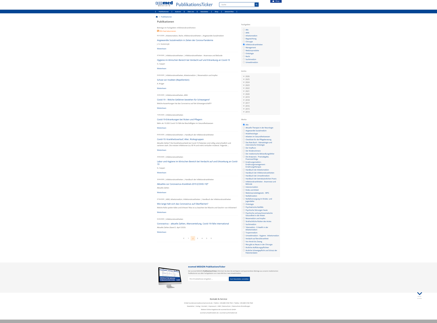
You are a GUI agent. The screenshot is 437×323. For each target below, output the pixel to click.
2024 (247, 82)
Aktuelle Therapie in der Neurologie (259, 127)
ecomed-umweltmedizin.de (209, 313)
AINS (247, 33)
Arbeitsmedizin (251, 35)
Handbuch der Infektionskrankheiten (260, 173)
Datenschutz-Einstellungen (241, 306)
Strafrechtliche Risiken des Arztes (258, 221)
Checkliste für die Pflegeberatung (258, 139)
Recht (248, 56)
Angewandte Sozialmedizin (256, 130)
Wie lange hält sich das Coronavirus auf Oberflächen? (182, 203)
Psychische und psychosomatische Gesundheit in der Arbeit (259, 214)
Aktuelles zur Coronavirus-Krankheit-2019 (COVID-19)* (182, 184)
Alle (247, 30)
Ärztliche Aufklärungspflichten (257, 247)
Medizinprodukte (252, 50)
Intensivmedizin (252, 187)
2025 (247, 79)
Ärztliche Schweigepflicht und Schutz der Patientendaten (261, 251)
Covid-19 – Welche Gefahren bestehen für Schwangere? (183, 99)
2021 (247, 91)
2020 (247, 94)
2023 (247, 85)
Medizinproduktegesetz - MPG (257, 193)
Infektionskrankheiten (254, 44)
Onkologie (250, 53)
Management (251, 47)
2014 (247, 112)
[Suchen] (256, 4)
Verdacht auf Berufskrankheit (257, 238)
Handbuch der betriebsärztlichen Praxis (261, 178)
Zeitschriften (229, 11)
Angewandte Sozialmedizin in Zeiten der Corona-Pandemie (185, 40)
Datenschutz (226, 306)
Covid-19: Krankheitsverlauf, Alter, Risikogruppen (180, 139)
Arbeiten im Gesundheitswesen (258, 136)
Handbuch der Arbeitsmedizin (257, 170)
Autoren (178, 11)
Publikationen (164, 11)
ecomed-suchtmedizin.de (228, 313)
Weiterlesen (161, 48)
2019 (247, 97)
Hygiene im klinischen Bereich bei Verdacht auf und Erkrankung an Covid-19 (193, 60)
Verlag (198, 306)
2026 (247, 76)
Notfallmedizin (251, 196)
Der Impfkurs (251, 148)
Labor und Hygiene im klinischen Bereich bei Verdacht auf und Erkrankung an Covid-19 (197, 163)
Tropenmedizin (251, 232)
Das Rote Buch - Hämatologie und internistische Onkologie (259, 143)
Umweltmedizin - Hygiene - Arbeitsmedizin (262, 235)
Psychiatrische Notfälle (254, 207)
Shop (276, 1)
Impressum (212, 306)
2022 (247, 88)
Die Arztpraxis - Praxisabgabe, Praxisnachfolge (257, 158)
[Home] (156, 16)
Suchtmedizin (251, 59)
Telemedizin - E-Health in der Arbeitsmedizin (257, 228)
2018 (247, 100)
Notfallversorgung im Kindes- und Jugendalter (259, 200)
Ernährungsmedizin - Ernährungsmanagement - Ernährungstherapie (256, 164)
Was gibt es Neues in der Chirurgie (259, 244)
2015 (247, 109)
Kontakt (204, 306)
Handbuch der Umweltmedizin (258, 176)
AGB (219, 306)
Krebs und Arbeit (252, 190)
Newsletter (204, 11)
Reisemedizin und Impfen (256, 218)
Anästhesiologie (252, 133)
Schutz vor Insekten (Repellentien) (173, 79)
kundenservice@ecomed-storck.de (200, 303)
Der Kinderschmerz (253, 151)
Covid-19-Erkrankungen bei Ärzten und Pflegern (179, 119)
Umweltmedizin (252, 62)
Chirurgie (249, 41)
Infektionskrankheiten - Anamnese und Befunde (261, 182)
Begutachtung (251, 38)
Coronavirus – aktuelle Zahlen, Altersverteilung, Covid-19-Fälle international (193, 223)
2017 (247, 103)
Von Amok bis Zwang (254, 241)
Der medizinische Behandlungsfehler (260, 154)
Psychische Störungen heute (257, 210)
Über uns (191, 11)
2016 (247, 106)
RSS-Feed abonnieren (167, 31)
